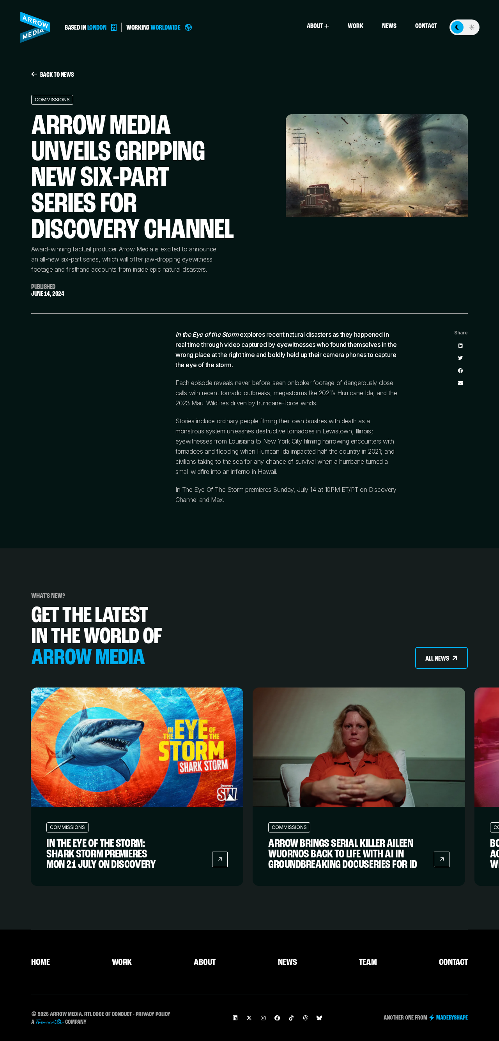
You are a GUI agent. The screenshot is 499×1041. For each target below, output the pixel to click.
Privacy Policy (153, 1014)
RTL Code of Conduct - (109, 1014)
